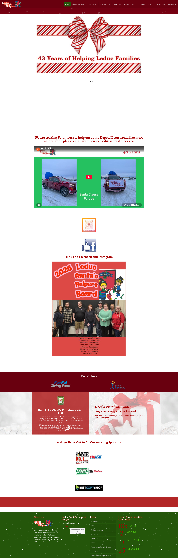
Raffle (93, 546)
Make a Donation (97, 534)
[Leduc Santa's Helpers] (11, 3)
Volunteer (94, 525)
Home (93, 529)
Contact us (95, 555)
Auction (93, 538)
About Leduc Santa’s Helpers (101, 551)
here (67, 432)
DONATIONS (56, 430)
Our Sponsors (96, 542)
